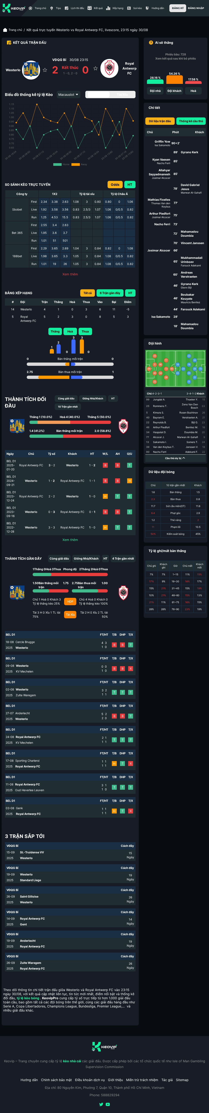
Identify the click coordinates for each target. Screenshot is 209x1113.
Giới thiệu (115, 1080)
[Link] (14, 8)
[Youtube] (107, 1105)
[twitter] (101, 1105)
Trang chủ (15, 30)
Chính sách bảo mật (56, 1080)
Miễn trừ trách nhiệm (142, 1080)
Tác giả (167, 1080)
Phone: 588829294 (104, 1095)
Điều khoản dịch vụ (90, 1080)
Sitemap (182, 1080)
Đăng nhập (196, 8)
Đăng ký (178, 8)
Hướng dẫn (29, 1080)
